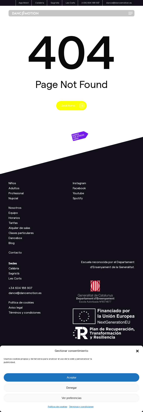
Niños (12, 183)
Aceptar (71, 377)
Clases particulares (21, 233)
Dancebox (15, 238)
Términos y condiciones (81, 406)
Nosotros (15, 207)
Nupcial (13, 198)
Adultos (14, 188)
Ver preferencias (72, 398)
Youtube (78, 193)
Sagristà (14, 273)
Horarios (14, 217)
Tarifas (13, 222)
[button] (137, 351)
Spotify (78, 198)
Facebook (79, 188)
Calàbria (14, 268)
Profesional (16, 193)
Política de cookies (57, 406)
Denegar (71, 387)
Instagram (79, 183)
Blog (12, 243)
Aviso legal (16, 307)
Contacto (15, 252)
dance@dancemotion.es (25, 293)
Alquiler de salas (19, 228)
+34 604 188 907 (20, 288)
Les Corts (15, 278)
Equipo (13, 212)
